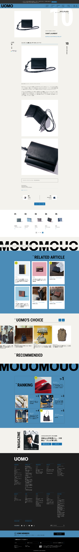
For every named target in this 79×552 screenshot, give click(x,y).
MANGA (68, 5)
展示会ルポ (56, 399)
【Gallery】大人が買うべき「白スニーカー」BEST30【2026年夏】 (33, 402)
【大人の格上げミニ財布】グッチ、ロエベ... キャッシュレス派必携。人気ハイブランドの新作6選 (39, 280)
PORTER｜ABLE (52, 279)
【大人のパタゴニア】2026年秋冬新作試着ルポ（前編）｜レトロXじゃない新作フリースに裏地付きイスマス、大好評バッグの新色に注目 (33, 417)
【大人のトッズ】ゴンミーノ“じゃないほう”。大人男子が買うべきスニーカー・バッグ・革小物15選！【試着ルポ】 (36, 347)
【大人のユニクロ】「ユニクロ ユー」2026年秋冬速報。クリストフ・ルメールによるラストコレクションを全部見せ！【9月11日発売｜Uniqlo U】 (58, 386)
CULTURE (68, 6)
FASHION (47, 5)
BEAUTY (47, 6)
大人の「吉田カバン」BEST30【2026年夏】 (39, 302)
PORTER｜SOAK (52, 303)
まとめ (17, 302)
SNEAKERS (58, 5)
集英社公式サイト (16, 545)
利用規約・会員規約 (27, 546)
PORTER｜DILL (35, 303)
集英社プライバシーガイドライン (18, 546)
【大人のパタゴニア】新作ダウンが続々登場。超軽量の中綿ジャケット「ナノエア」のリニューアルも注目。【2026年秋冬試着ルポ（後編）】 (59, 402)
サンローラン (26, 190)
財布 (22, 190)
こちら (57, 547)
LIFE (57, 6)
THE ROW (56, 417)
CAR (52, 6)
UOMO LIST (53, 5)
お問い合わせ (26, 545)
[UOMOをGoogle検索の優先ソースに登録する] (13, 51)
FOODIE (63, 6)
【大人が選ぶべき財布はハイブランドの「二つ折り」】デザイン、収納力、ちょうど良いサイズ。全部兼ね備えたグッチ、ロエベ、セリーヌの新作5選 (22, 305)
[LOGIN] (74, 5)
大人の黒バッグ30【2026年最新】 (59, 416)
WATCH (63, 5)
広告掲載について (16, 547)
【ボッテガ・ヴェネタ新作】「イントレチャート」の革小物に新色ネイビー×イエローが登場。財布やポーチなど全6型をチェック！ (21, 281)
